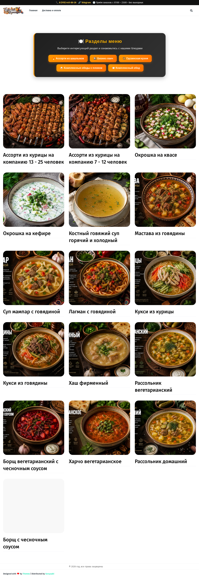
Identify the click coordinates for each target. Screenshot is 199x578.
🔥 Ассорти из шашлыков (68, 58)
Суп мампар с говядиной (31, 312)
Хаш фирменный (88, 383)
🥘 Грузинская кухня (135, 58)
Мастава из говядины (160, 233)
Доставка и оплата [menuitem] (51, 10)
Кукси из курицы (154, 312)
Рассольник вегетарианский (153, 386)
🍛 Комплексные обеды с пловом (81, 68)
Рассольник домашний (161, 461)
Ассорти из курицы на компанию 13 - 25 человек (33, 158)
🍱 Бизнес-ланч (103, 58)
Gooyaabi (49, 574)
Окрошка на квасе (156, 155)
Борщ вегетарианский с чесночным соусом (30, 464)
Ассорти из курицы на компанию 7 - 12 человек (98, 158)
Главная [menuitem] (33, 10)
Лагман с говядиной (92, 312)
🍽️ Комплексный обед (126, 68)
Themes (26, 574)
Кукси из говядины (25, 383)
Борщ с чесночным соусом (25, 543)
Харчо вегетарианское (95, 461)
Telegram (86, 2)
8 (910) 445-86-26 (67, 2)
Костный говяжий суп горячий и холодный (94, 236)
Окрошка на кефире (27, 233)
